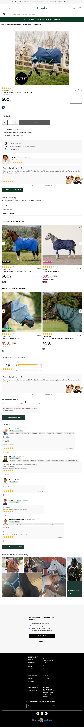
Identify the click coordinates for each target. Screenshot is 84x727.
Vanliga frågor (47, 663)
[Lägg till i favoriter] (67, 34)
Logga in (42, 641)
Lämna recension (13, 418)
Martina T (14, 157)
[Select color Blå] (3, 282)
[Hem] (42, 7)
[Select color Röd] (46, 282)
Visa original (7, 441)
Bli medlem (42, 636)
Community (21, 357)
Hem (2, 25)
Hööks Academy (32, 690)
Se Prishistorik (76, 103)
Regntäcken (36, 25)
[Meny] (3, 8)
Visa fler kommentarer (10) (12, 547)
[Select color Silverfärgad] (5, 351)
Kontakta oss (31, 662)
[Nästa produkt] (80, 243)
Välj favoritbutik (18, 135)
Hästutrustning (15, 25)
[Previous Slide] (18, 58)
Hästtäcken (27, 25)
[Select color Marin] (3, 107)
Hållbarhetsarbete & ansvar (33, 665)
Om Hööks (31, 669)
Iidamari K (12, 429)
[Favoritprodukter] (73, 8)
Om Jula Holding (48, 666)
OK (54, 706)
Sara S (11, 456)
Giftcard (45, 675)
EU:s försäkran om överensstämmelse (48, 659)
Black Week (46, 669)
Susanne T (13, 500)
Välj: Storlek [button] (7, 116)
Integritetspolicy (32, 675)
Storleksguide (7, 210)
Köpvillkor (30, 659)
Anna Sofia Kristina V (16, 519)
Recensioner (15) (8, 357)
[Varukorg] (79, 8)
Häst (7, 25)
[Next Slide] (66, 58)
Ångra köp (46, 678)
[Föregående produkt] (3, 243)
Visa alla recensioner (12, 190)
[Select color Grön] (44, 349)
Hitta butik (31, 681)
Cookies (30, 678)
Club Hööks (46, 672)
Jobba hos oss (32, 672)
